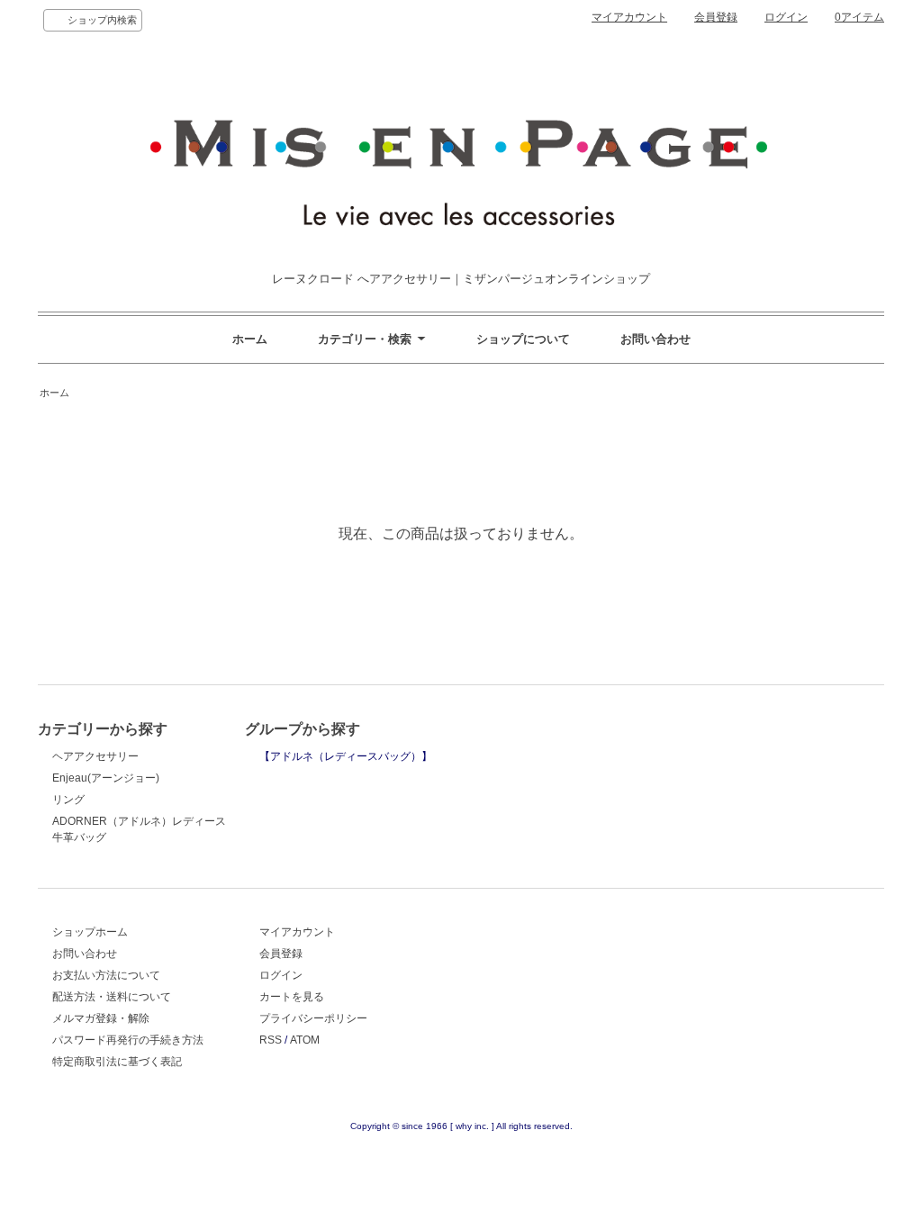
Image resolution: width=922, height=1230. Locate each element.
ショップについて (523, 339)
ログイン (786, 17)
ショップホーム (90, 932)
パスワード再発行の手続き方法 (127, 1040)
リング (68, 799)
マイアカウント (629, 17)
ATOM (305, 1040)
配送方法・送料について (111, 996)
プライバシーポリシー (313, 1018)
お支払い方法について (106, 975)
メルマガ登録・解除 (100, 1018)
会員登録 (715, 17)
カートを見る (291, 996)
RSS (270, 1040)
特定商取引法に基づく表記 (117, 1061)
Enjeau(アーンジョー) (105, 778)
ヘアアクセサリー (95, 756)
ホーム (249, 339)
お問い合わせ (655, 339)
